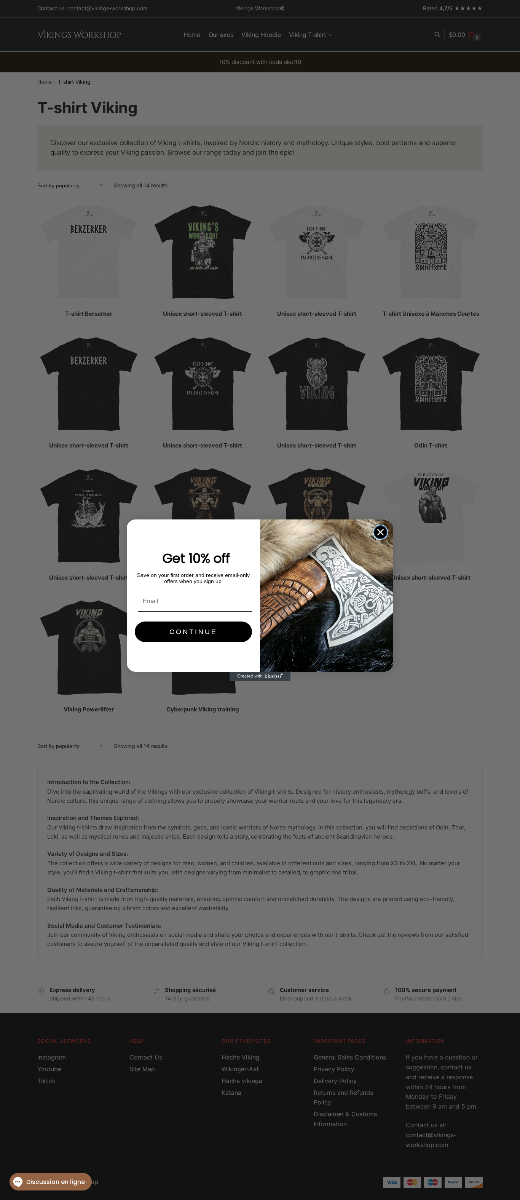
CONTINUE (193, 632)
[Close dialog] (380, 532)
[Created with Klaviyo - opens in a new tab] (260, 676)
